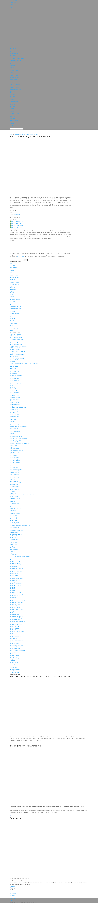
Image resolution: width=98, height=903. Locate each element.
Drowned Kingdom (14, 416)
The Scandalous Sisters (15, 636)
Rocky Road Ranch (14, 527)
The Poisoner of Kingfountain (17, 631)
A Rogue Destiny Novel (15, 349)
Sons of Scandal (14, 547)
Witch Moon (15, 818)
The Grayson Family (15, 595)
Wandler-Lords (13, 542)
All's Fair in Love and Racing (17, 358)
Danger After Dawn (14, 395)
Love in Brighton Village (16, 477)
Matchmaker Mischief (15, 483)
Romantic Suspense (15, 313)
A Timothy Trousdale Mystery (17, 354)
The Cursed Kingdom (15, 577)
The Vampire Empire (15, 653)
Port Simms (13, 510)
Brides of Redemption (15, 382)
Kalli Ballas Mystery (15, 460)
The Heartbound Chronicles (17, 602)
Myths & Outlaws (14, 496)
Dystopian (12, 98)
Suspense (12, 91)
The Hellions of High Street (16, 604)
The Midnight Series (15, 619)
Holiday (12, 99)
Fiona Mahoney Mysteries (16, 424)
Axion (11, 370)
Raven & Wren (13, 515)
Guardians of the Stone (15, 435)
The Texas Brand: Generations (17, 650)
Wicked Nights (13, 667)
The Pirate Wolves (14, 629)
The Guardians (13, 597)
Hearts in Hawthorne (15, 442)
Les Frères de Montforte (16, 469)
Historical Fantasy (14, 75)
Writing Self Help (14, 328)
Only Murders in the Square (17, 505)
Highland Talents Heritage (16, 450)
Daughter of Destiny (15, 404)
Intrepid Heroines (14, 457)
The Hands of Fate (14, 599)
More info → (13, 742)
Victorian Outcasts (14, 662)
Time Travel (13, 116)
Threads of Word (14, 657)
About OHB (13, 48)
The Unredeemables (15, 652)
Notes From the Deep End (16, 500)
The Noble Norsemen (15, 623)
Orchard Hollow (14, 506)
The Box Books (13, 566)
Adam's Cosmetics (14, 356)
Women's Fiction (14, 327)
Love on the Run (14, 481)
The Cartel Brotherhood (16, 570)
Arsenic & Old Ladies (15, 365)
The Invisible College (15, 607)
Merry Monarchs (14, 484)
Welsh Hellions (13, 665)
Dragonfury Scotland (15, 414)
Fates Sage (12, 421)
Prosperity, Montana (15, 513)
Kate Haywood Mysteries (16, 462)
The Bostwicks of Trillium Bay (17, 565)
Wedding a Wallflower (15, 664)
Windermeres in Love (15, 669)
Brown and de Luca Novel (16, 383)
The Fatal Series (14, 588)
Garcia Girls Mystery (15, 431)
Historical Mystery (14, 87)
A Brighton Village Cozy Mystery (17, 334)
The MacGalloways (14, 614)
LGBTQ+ (12, 82)
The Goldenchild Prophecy (16, 594)
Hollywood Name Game (15, 453)
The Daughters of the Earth (16, 582)
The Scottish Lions (14, 638)
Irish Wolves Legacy (15, 459)
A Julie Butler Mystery (15, 342)
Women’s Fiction (14, 120)
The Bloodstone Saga (15, 563)
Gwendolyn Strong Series (16, 436)
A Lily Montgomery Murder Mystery (18, 346)
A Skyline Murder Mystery (16, 353)
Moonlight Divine (14, 493)
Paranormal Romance (15, 101)
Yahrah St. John (18, 214)
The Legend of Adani (15, 611)
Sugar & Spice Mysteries (16, 553)
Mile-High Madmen (15, 486)
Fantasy (12, 72)
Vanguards (12, 660)
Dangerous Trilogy (14, 399)
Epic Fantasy (13, 74)
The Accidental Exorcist (15, 559)
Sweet (11, 115)
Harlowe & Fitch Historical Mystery (18, 438)
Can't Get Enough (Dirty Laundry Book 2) (29, 134)
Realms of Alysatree (15, 517)
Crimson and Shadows (15, 394)
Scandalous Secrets (15, 529)
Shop (11, 125)
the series (12, 641)
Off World (12, 501)
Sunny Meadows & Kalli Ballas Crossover (20, 556)
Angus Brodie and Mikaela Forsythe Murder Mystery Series (24, 363)
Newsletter (12, 50)
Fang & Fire (13, 419)
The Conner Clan (14, 575)
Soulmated (12, 551)
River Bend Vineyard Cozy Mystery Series (20, 525)
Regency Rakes (13, 520)
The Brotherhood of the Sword (17, 568)
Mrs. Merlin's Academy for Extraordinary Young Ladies (23, 495)
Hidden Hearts (13, 445)
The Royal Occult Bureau (16, 635)
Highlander (13, 106)
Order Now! (13, 209)
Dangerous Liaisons (15, 397)
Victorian (12, 110)
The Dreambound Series (16, 583)
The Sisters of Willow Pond (16, 645)
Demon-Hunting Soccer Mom (17, 411)
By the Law (12, 387)
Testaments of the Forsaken (17, 558)
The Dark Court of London (16, 578)
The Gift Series (13, 590)
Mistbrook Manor (14, 489)
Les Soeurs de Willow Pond (16, 471)
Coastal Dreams (14, 390)
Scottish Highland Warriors (16, 530)
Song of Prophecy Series (16, 546)
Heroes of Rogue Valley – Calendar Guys (19, 443)
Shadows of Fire (14, 537)
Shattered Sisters (14, 539)
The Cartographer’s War (16, 571)
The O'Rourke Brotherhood (16, 624)
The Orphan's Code (15, 628)
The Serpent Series (14, 643)
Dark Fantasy (13, 272)
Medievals (12, 104)
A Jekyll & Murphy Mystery (16, 339)
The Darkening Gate (15, 580)
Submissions (13, 62)
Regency (12, 108)
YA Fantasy (12, 81)
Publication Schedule (15, 53)
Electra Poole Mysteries (15, 418)
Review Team (13, 51)
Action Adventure (14, 69)
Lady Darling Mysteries (15, 465)
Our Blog (12, 123)
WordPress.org (13, 897)
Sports (11, 316)
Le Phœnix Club (14, 467)
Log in (11, 892)
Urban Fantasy (13, 79)
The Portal (12, 633)
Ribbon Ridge (13, 524)
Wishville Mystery (14, 671)
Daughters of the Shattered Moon (18, 407)
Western (12, 111)
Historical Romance (15, 103)
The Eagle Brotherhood (15, 585)
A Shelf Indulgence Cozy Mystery (18, 351)
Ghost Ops (12, 433)
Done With (12, 412)
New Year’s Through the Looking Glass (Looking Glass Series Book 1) (40, 676)
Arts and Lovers (14, 366)
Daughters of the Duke (15, 406)
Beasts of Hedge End (15, 371)
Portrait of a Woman (15, 512)
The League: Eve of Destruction (17, 609)
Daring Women (13, 401)
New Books (12, 67)
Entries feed (13, 893)
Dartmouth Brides (14, 402)
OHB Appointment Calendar (17, 58)
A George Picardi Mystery (16, 337)
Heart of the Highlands (15, 440)
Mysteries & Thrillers (15, 84)
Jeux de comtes (14, 430)
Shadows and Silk (14, 536)
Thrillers (12, 92)
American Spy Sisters (15, 359)
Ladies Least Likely (14, 464)
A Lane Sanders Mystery (16, 344)
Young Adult (13, 122)
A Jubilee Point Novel (15, 341)
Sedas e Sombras (14, 532)
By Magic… (12, 385)
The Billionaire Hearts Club (16, 561)
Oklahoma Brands (14, 503)
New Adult (12, 301)
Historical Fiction (14, 70)
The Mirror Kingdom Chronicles (17, 621)
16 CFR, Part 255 (21, 256)
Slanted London (14, 544)
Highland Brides (14, 447)
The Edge (12, 587)
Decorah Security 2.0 (15, 409)
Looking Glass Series (15, 472)
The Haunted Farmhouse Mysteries (18, 600)
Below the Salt (13, 373)
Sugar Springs (13, 554)
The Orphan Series (14, 626)
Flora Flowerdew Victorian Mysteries (19, 426)
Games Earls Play (14, 428)
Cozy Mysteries (13, 86)
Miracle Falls (13, 488)
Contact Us (12, 57)
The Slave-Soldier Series (16, 647)
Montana (12, 491)
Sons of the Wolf (14, 549)
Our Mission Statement (15, 60)
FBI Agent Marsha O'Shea (16, 423)
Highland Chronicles (15, 448)
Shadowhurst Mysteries (16, 534)
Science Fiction (13, 118)
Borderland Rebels (14, 380)
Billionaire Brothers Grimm (16, 375)
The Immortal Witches (15, 606)
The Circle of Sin (14, 573)
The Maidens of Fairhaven (16, 616)
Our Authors (13, 63)
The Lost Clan (13, 612)
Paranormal (13, 289)
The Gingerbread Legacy (16, 592)
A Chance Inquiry (14, 336)
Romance (12, 94)
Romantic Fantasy (14, 77)
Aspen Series (13, 368)
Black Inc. (12, 377)
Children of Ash (14, 389)
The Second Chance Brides (16, 640)
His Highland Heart (14, 452)
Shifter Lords (13, 541)
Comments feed (14, 895)
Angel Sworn (13, 361)
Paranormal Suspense (15, 89)
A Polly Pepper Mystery (15, 348)
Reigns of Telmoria (14, 522)
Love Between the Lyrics (16, 476)
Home (11, 46)
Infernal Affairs (14, 455)
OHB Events (13, 55)
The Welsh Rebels (14, 655)
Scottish (12, 292)
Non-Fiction (13, 303)
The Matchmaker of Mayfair (17, 618)
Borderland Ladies (14, 378)
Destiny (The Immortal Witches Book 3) (27, 745)
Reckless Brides (14, 518)
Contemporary (13, 96)
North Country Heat (15, 498)
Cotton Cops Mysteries (15, 392)
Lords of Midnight (14, 474)
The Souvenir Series (15, 648)
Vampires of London (15, 659)
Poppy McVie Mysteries (15, 508)
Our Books (12, 65)
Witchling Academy (14, 672)
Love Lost (12, 479)
